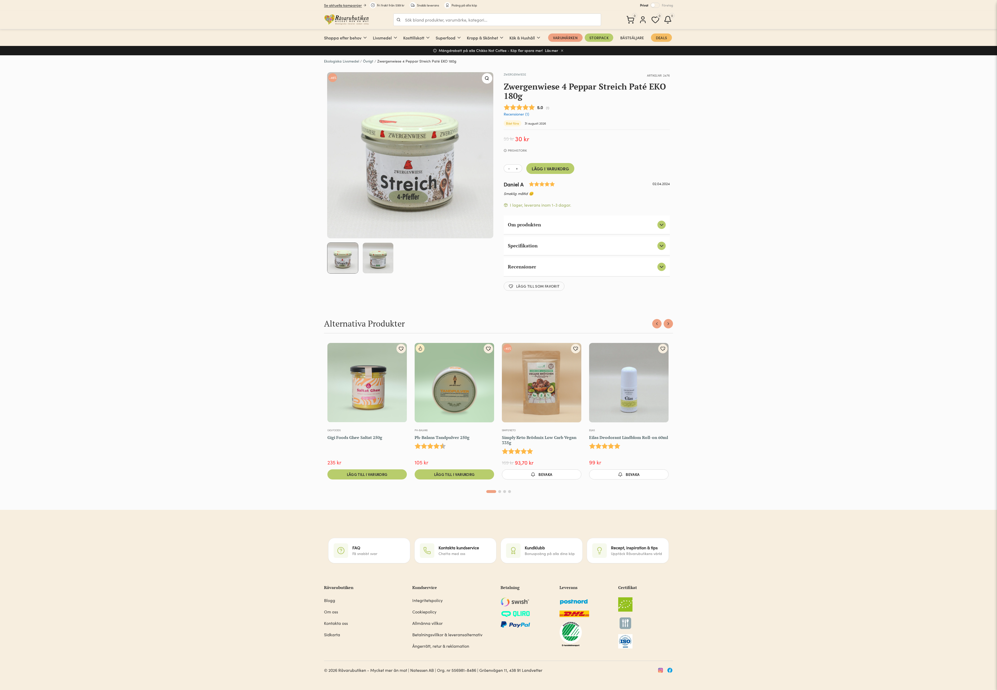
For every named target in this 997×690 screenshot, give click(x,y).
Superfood (445, 37)
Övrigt (368, 61)
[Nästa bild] (574, 385)
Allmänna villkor (427, 623)
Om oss (331, 611)
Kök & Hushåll (522, 37)
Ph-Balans (421, 430)
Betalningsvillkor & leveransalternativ (447, 634)
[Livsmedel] (395, 37)
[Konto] (643, 20)
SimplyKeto (509, 430)
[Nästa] (668, 323)
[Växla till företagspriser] (655, 5)
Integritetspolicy (427, 600)
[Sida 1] (491, 491)
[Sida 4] (509, 491)
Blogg (329, 600)
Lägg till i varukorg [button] (367, 474)
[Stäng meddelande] (562, 50)
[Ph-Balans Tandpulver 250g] (454, 385)
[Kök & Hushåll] (538, 37)
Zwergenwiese (515, 74)
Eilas (592, 430)
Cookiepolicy (424, 611)
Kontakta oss (336, 623)
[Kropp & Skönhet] (501, 37)
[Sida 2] (499, 491)
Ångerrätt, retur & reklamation (440, 646)
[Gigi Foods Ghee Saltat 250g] (367, 385)
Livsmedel (382, 37)
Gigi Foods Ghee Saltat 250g (354, 437)
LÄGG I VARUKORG (550, 168)
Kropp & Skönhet (482, 37)
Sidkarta (332, 634)
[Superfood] (459, 37)
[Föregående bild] (509, 385)
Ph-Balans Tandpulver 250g (442, 437)
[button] (487, 78)
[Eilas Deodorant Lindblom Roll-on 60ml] (629, 385)
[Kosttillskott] (427, 37)
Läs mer (551, 50)
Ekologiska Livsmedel (341, 61)
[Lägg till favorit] (401, 348)
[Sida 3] (504, 491)
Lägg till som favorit (538, 286)
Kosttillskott (413, 37)
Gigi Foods (334, 430)
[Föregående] (657, 323)
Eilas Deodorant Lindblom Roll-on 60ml (628, 437)
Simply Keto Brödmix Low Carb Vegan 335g (539, 440)
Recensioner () (516, 114)
